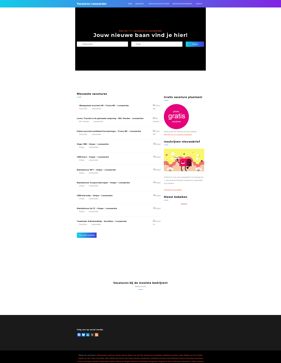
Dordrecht (154, 358)
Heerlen (112, 361)
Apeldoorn (167, 355)
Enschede (190, 358)
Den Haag (128, 358)
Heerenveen (103, 361)
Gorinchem (198, 358)
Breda (200, 355)
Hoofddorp (143, 361)
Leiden (193, 361)
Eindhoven (175, 358)
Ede (168, 358)
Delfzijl (112, 358)
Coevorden (100, 358)
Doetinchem (145, 358)
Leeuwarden (185, 361)
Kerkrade (176, 361)
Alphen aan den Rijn (135, 355)
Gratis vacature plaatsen (159, 4)
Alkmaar (111, 355)
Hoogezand (162, 361)
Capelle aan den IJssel (86, 358)
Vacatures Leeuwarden (91, 3)
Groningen (87, 361)
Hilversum (135, 361)
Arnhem (175, 355)
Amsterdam (157, 355)
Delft (107, 358)
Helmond (119, 361)
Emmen (182, 358)
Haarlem (95, 361)
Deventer (136, 358)
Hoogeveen (152, 361)
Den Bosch (120, 358)
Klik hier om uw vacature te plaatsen (178, 135)
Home (130, 4)
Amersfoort (148, 355)
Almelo (118, 355)
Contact (199, 4)
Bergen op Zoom (190, 355)
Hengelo (127, 361)
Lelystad (200, 361)
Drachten (162, 358)
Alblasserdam (102, 355)
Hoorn (170, 361)
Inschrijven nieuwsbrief (182, 4)
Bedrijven (139, 4)
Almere (124, 355)
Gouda (80, 361)
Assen (181, 355)
